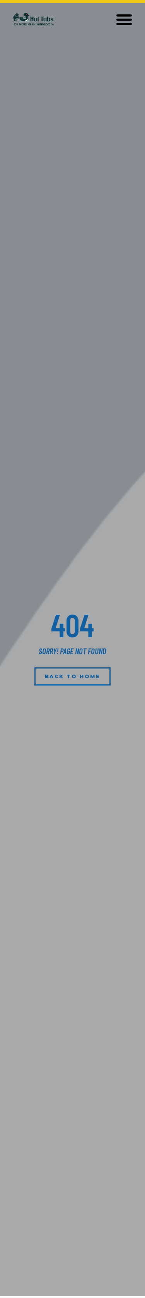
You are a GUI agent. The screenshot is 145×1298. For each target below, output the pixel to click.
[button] (124, 19)
